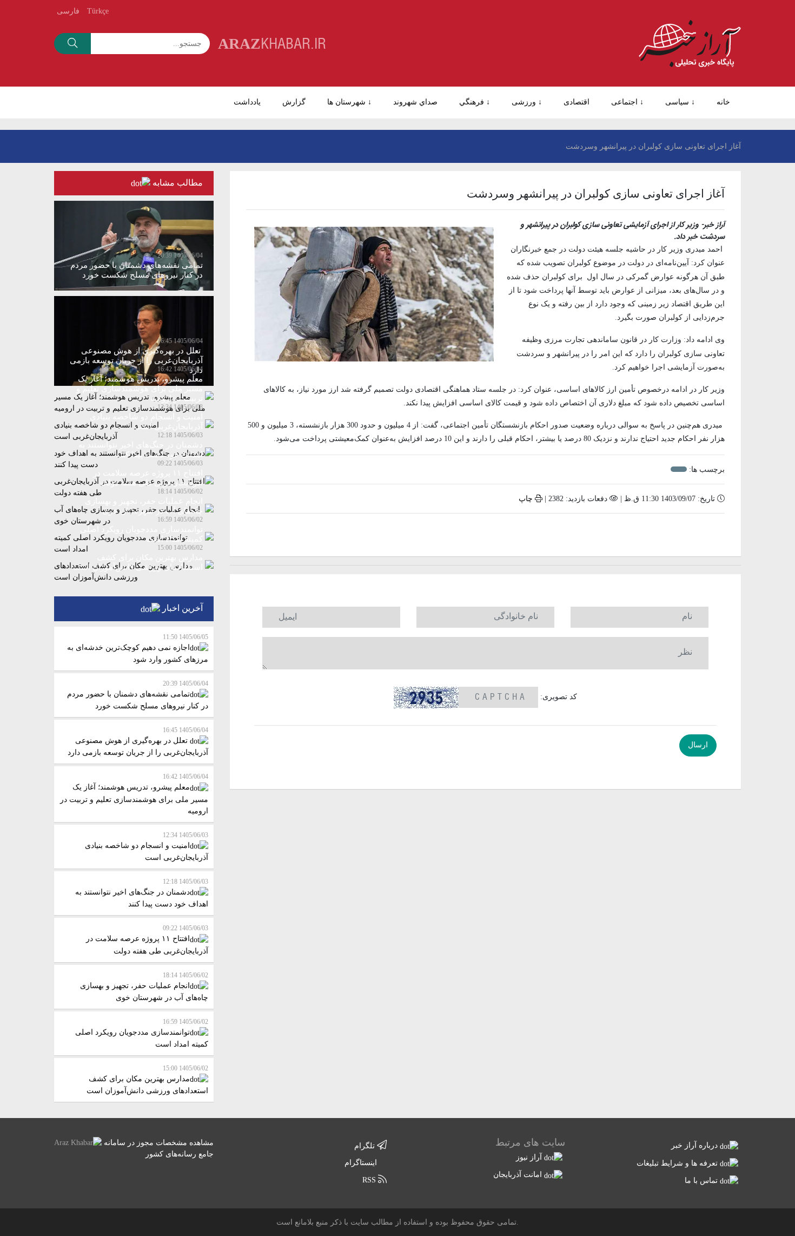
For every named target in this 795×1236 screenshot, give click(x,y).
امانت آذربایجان (518, 1175)
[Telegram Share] (462, 531)
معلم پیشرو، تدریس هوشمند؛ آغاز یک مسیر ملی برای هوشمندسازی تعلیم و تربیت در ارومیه (134, 793)
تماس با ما (702, 1180)
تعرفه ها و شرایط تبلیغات (678, 1163)
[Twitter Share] (509, 531)
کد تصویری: (558, 697)
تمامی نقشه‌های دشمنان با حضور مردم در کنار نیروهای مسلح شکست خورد (137, 695)
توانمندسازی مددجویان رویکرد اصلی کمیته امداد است (141, 1033)
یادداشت (247, 102)
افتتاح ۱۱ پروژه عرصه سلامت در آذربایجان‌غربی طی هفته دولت (147, 939)
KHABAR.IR (272, 43)
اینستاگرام (362, 1163)
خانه (723, 102)
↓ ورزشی (527, 102)
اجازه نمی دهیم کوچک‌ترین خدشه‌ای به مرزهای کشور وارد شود (137, 648)
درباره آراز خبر (695, 1145)
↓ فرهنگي (474, 102)
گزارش (294, 102)
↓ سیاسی (680, 102)
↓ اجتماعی (627, 102)
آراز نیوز (530, 1157)
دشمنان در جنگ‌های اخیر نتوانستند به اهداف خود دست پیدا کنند (141, 893)
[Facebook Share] (477, 531)
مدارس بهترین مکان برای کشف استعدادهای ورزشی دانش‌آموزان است (147, 1079)
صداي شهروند (415, 102)
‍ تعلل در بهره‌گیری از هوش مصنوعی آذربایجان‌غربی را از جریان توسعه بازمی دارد (138, 741)
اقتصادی (576, 102)
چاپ (527, 499)
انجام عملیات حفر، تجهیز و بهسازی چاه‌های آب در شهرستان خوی (144, 986)
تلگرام (365, 1146)
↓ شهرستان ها (349, 102)
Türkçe (98, 11)
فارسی (68, 11)
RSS (370, 1180)
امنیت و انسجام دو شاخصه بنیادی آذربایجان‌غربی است (146, 846)
